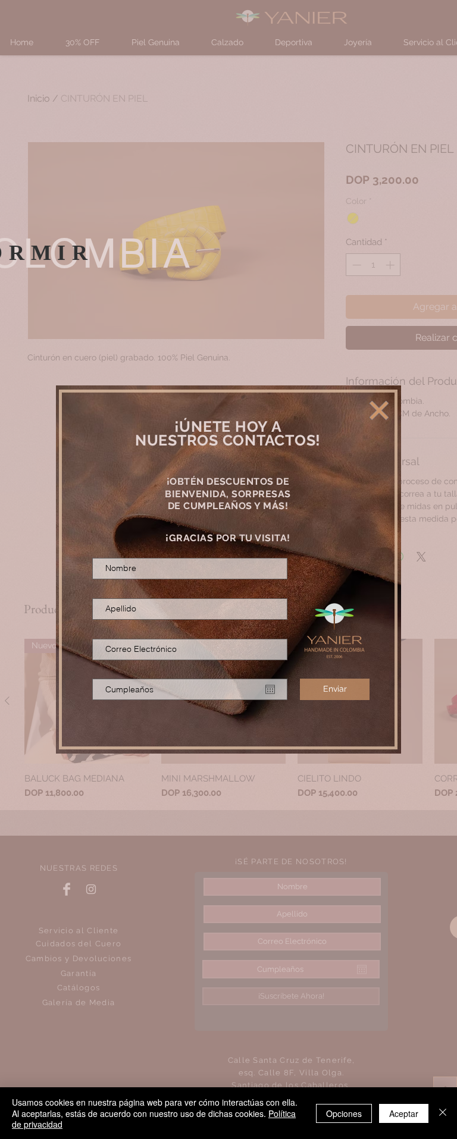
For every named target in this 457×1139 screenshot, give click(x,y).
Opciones (344, 1113)
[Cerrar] (443, 1113)
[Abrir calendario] (270, 689)
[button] (379, 410)
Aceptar (403, 1113)
